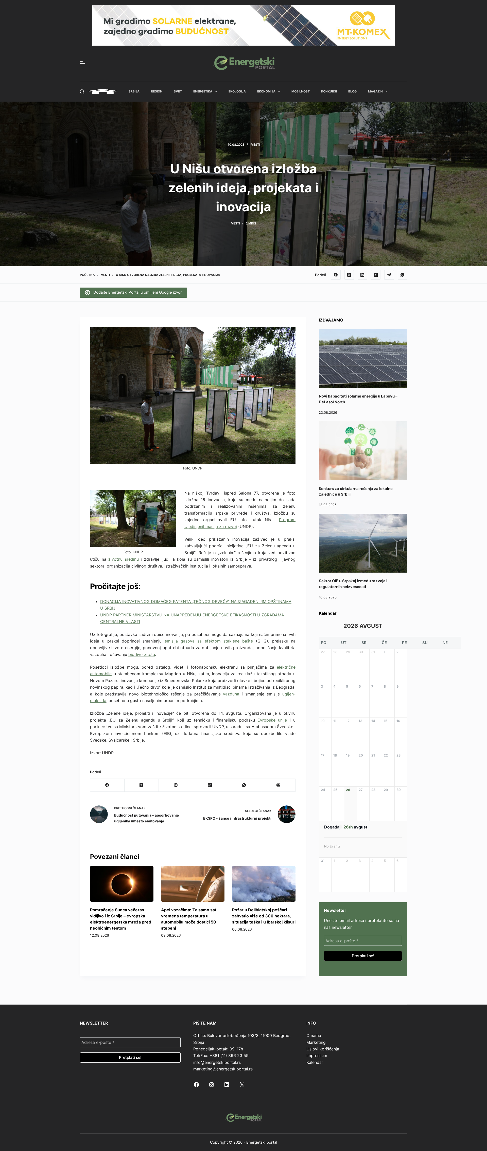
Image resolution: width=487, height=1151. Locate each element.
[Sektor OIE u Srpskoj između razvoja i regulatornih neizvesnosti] (363, 543)
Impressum (316, 1055)
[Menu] (82, 63)
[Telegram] (389, 275)
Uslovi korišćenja (322, 1048)
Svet (178, 91)
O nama (313, 1035)
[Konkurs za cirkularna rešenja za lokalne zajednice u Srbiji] (363, 450)
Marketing (316, 1042)
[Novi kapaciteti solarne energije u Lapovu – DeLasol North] (363, 358)
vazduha (231, 693)
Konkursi (329, 91)
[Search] (82, 91)
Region (156, 91)
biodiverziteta (141, 654)
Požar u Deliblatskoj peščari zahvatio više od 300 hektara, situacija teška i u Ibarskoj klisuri (263, 915)
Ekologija (237, 91)
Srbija (134, 91)
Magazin (375, 91)
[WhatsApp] (402, 275)
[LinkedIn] (362, 275)
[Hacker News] (376, 275)
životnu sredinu (123, 559)
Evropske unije (272, 720)
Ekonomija (266, 91)
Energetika (202, 91)
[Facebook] (336, 275)
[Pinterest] (176, 785)
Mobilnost (300, 91)
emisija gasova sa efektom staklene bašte (209, 641)
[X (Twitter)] (349, 275)
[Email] (278, 785)
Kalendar (314, 1062)
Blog (352, 91)
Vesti (255, 144)
